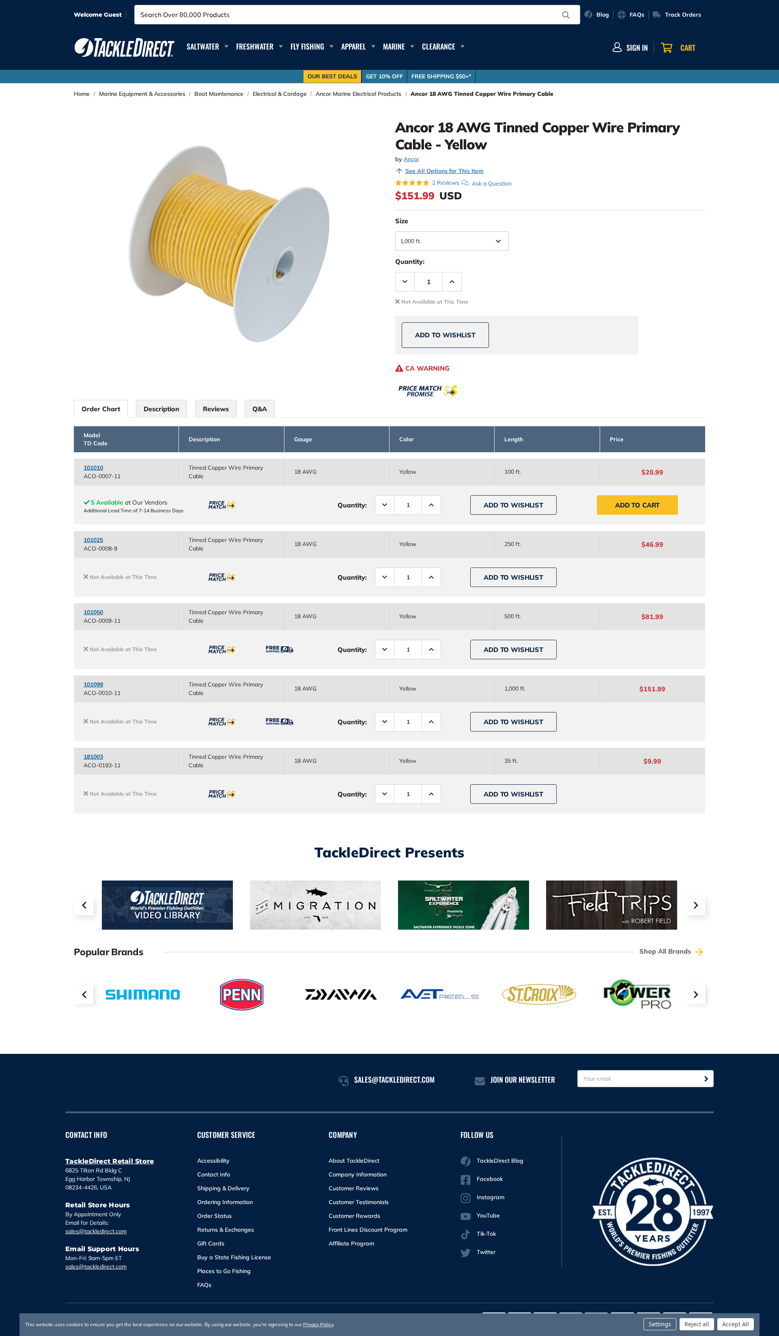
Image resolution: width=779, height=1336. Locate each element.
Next (695, 905)
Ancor (411, 159)
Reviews (216, 409)
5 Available (107, 502)
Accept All (735, 1324)
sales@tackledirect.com (96, 1231)
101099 (93, 684)
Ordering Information (225, 1202)
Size (401, 221)
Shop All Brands (666, 951)
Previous (83, 905)
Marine (394, 46)
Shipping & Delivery (223, 1188)
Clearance (438, 46)
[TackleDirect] (124, 47)
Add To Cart (637, 505)
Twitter (486, 1252)
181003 (93, 756)
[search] (566, 15)
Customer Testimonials (359, 1202)
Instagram (490, 1197)
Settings (660, 1324)
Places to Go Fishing (224, 1271)
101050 (93, 612)
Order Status (214, 1215)
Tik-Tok (486, 1233)
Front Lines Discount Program (368, 1229)
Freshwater (254, 46)
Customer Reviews (354, 1188)
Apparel (353, 46)
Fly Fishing (307, 46)
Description (161, 409)
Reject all (696, 1324)
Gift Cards (210, 1243)
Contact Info (213, 1174)
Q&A (259, 409)
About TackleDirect (354, 1160)
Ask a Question (492, 183)
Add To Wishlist (445, 335)
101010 (93, 467)
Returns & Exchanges (225, 1229)
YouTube (488, 1215)
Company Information (358, 1174)
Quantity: (409, 261)
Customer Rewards (354, 1215)
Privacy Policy (318, 1324)
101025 (93, 540)
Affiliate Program (351, 1243)
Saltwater (203, 46)
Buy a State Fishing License (234, 1257)
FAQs (204, 1285)
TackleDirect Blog (500, 1160)
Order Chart (101, 409)
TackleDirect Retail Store (109, 1161)
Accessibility (213, 1160)
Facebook (490, 1179)
